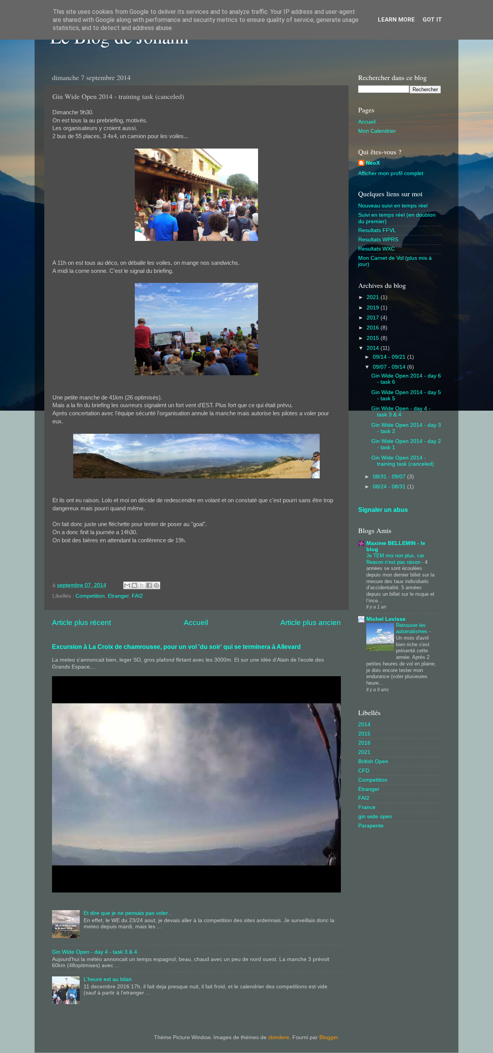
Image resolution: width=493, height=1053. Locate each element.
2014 (374, 348)
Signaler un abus (383, 509)
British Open (373, 761)
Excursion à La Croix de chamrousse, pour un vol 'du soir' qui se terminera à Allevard (176, 647)
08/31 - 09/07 (390, 477)
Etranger (118, 596)
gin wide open (375, 816)
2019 (374, 308)
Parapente (371, 826)
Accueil (196, 622)
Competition (90, 596)
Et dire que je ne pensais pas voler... (128, 913)
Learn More (396, 19)
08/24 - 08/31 (390, 487)
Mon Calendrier (377, 131)
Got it (432, 19)
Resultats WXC (376, 249)
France (367, 807)
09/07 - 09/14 (390, 367)
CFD (363, 771)
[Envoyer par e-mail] (127, 585)
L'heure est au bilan (108, 979)
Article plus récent (81, 622)
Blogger (328, 1037)
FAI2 (137, 596)
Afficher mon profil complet (390, 173)
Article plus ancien (310, 622)
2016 (374, 328)
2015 (374, 338)
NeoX (373, 163)
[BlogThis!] (134, 585)
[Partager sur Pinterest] (156, 585)
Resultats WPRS (378, 239)
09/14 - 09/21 (390, 357)
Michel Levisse (386, 619)
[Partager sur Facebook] (149, 585)
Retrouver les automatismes (412, 628)
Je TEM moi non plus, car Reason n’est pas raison (395, 559)
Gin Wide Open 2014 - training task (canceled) (402, 461)
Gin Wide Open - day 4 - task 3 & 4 (94, 952)
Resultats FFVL (377, 230)
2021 (374, 297)
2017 (374, 318)
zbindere (278, 1037)
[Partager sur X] (142, 585)
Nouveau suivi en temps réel (393, 206)
